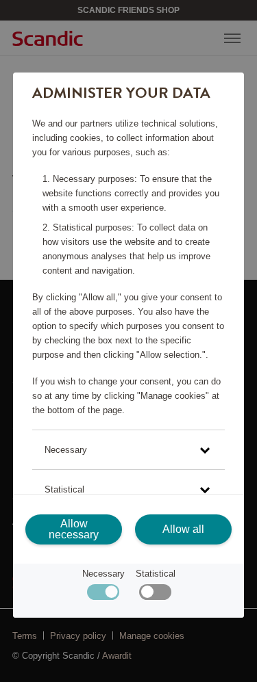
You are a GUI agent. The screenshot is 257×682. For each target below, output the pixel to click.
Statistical (155, 573)
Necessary (103, 573)
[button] (128, 449)
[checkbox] (155, 595)
